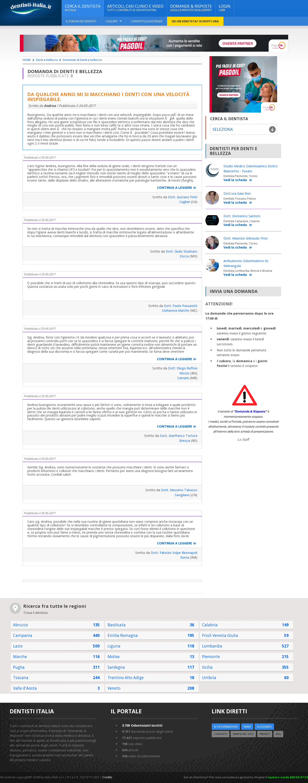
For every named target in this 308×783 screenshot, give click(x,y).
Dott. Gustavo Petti (182, 197)
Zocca (184, 256)
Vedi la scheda (235, 180)
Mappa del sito (243, 734)
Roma (184, 557)
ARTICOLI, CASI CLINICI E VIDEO (135, 8)
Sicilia (207, 667)
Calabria (210, 624)
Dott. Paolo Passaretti (180, 306)
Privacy (265, 734)
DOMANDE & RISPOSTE (191, 8)
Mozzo (184, 373)
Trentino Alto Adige (126, 677)
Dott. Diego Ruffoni (182, 368)
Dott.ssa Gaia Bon (237, 193)
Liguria (114, 646)
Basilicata (117, 624)
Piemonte (211, 656)
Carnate (183, 378)
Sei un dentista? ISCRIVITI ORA (195, 21)
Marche (20, 656)
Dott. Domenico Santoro (241, 216)
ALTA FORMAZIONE (226, 726)
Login (224, 8)
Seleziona (223, 129)
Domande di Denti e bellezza (82, 60)
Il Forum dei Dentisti (81, 21)
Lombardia (212, 646)
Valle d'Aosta (25, 688)
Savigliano (182, 495)
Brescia (184, 440)
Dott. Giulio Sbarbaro (181, 251)
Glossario (264, 726)
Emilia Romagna (123, 635)
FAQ (278, 734)
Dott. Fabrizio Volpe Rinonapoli (174, 552)
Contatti (220, 734)
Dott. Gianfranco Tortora (178, 435)
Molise (114, 656)
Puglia (19, 667)
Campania (22, 635)
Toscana (20, 677)
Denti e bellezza (47, 60)
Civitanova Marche (175, 310)
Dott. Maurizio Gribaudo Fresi (245, 238)
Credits (107, 777)
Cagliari (184, 202)
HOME (27, 60)
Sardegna (116, 667)
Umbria (209, 677)
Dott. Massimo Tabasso (179, 490)
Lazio (18, 646)
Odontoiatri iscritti (142, 725)
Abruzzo (20, 624)
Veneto (114, 688)
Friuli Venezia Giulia (220, 635)
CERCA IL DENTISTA (82, 8)
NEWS (247, 726)
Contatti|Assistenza (146, 21)
